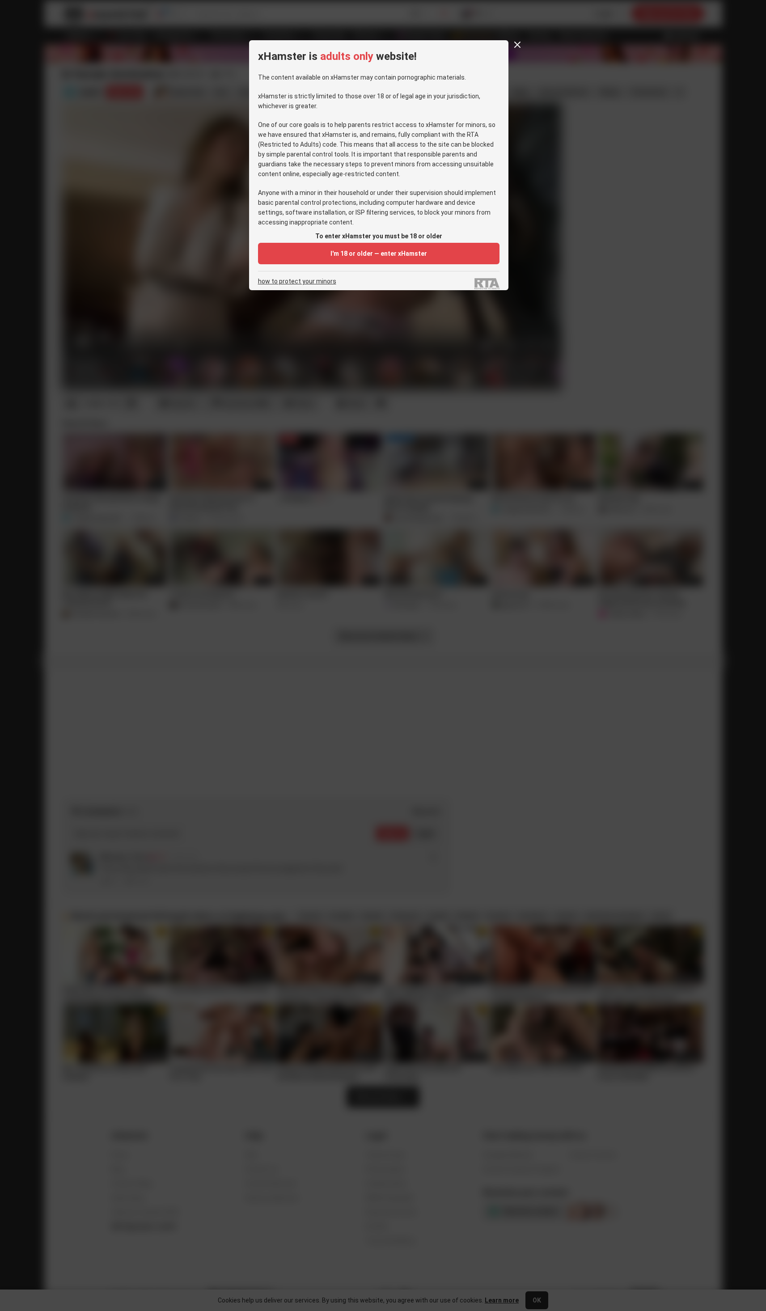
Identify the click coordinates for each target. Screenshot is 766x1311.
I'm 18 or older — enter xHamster (378, 253)
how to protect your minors (297, 281)
